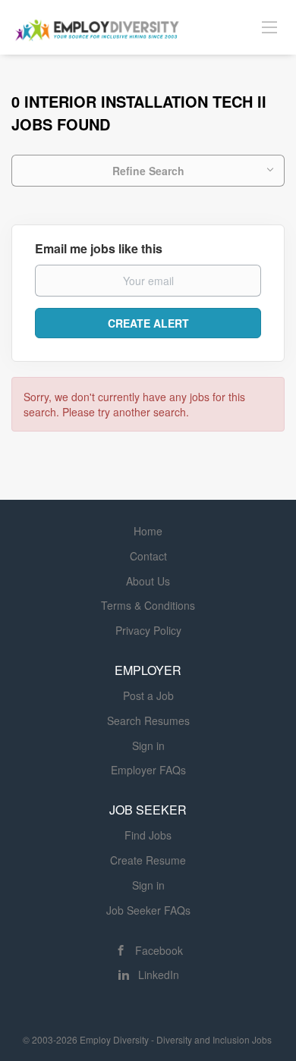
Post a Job (148, 695)
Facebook (159, 950)
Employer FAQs (148, 769)
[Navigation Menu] (269, 26)
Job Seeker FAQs (148, 910)
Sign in (148, 745)
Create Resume (148, 860)
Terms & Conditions (148, 605)
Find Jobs (148, 835)
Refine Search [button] (148, 170)
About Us (148, 581)
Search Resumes (148, 720)
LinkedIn (158, 974)
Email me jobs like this (98, 248)
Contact (148, 555)
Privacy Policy (148, 630)
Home (148, 530)
